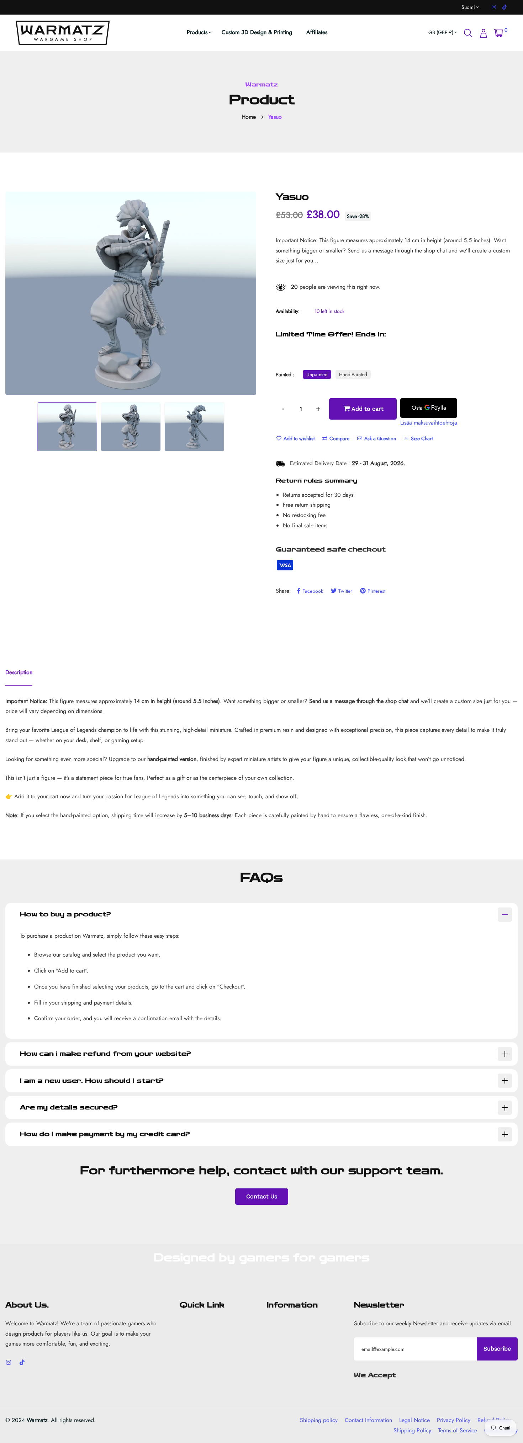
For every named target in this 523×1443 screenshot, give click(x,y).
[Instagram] (494, 7)
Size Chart (421, 438)
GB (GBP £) (440, 32)
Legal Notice (414, 1420)
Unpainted (317, 374)
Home (249, 117)
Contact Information (368, 1420)
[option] (130, 293)
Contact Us (261, 1196)
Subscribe (497, 1348)
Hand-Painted (353, 374)
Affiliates (316, 32)
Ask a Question (379, 438)
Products (197, 32)
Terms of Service (457, 1430)
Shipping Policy (412, 1430)
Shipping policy (319, 1420)
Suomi (468, 7)
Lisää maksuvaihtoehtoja (428, 423)
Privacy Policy (453, 1420)
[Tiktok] (504, 7)
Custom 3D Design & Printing (257, 32)
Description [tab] (18, 672)
